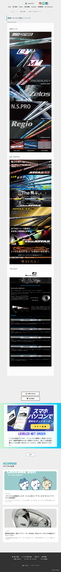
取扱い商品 (22, 11)
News (21, 7)
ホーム (12, 11)
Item (9, 7)
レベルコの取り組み (27, 557)
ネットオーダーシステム (30, 559)
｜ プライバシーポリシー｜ (35, 565)
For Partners (49, 7)
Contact (33, 7)
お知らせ (36, 557)
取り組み (15, 7)
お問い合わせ (17, 559)
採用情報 (40, 7)
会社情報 (27, 7)
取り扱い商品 (15, 557)
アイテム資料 (43, 559)
